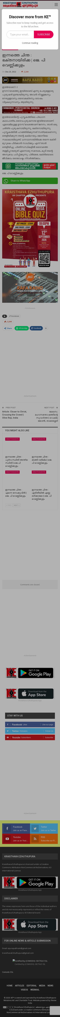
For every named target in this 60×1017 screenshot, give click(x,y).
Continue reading (30, 42)
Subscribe (43, 34)
